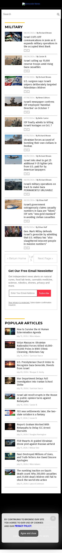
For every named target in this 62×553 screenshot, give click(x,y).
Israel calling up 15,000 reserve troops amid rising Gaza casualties (38, 63)
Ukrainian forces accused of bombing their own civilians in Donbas (40, 143)
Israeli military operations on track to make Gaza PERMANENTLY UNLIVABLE (40, 187)
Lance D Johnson (37, 484)
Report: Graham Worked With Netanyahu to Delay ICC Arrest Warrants (33, 427)
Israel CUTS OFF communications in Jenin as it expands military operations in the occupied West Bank (40, 42)
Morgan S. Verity (37, 372)
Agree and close (28, 533)
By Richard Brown (44, 33)
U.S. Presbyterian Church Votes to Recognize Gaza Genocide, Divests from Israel (35, 365)
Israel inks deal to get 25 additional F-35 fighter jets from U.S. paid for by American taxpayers (38, 165)
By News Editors (43, 98)
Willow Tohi (34, 448)
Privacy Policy (23, 526)
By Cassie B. (41, 56)
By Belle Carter (42, 118)
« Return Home (16, 258)
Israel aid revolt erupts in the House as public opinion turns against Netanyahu (37, 398)
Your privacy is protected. (19, 302)
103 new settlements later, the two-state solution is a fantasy (36, 413)
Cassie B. (33, 405)
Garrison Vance (36, 356)
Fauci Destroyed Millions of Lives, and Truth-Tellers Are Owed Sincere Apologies (36, 457)
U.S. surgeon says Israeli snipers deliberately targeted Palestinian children (40, 84)
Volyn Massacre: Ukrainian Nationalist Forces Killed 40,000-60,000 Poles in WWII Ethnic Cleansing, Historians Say (35, 347)
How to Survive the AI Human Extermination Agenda (33, 331)
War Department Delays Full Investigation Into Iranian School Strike (35, 381)
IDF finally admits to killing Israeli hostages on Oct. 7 (38, 124)
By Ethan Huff (42, 200)
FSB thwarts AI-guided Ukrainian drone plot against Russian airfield (36, 442)
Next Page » (45, 258)
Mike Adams (35, 336)
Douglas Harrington (38, 434)
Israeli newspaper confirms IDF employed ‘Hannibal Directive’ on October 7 (39, 105)
